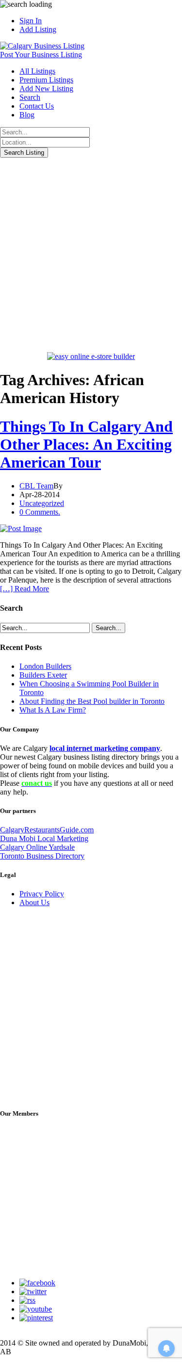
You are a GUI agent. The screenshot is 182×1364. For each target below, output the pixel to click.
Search (29, 97)
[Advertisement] (91, 253)
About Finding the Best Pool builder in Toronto (92, 701)
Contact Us (36, 106)
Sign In (30, 20)
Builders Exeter (43, 675)
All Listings (37, 71)
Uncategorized (41, 503)
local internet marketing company (105, 748)
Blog (26, 115)
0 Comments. (39, 512)
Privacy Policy (41, 894)
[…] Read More (24, 589)
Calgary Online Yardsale (37, 847)
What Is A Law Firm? (52, 710)
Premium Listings (46, 80)
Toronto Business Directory (42, 856)
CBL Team (36, 486)
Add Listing (37, 29)
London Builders (45, 666)
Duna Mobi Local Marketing (44, 838)
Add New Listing (46, 88)
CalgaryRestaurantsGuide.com (47, 830)
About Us (34, 902)
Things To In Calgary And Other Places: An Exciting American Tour (86, 444)
